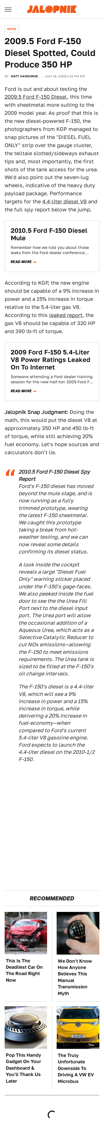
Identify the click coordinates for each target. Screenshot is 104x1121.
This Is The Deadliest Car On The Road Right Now (24, 970)
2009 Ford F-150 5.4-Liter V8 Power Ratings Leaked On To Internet (50, 359)
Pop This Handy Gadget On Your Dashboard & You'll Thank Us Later (23, 1068)
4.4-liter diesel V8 (64, 201)
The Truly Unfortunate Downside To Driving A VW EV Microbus (76, 1068)
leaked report (66, 315)
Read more (21, 261)
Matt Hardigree (24, 76)
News (12, 29)
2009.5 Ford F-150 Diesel (36, 97)
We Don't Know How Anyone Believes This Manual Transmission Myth (75, 977)
